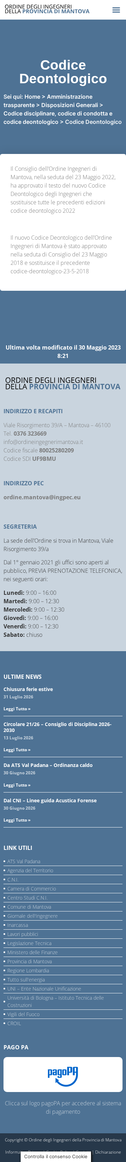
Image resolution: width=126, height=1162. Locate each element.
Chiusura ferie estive (28, 689)
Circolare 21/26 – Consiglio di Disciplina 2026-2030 (58, 727)
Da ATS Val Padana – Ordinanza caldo (48, 765)
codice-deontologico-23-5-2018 (49, 271)
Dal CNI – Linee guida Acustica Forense (50, 800)
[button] (116, 9)
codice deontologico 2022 (42, 210)
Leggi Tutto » (17, 709)
